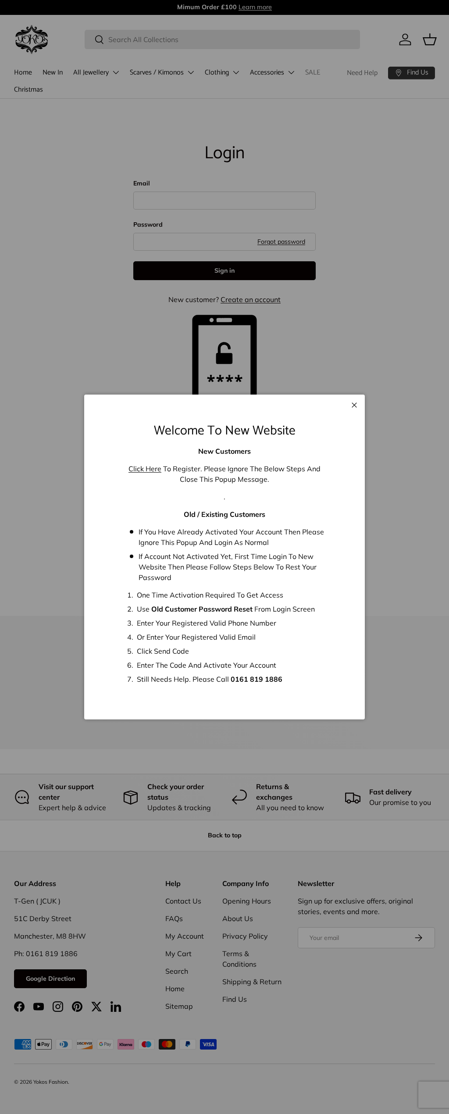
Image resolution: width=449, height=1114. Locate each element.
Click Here (144, 468)
